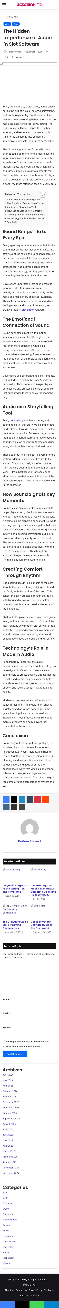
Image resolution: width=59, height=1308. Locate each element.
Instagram (8, 1236)
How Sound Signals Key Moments (24, 210)
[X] (14, 799)
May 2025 (8, 1140)
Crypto (6, 1208)
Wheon (6, 1263)
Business (7, 1203)
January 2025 (10, 1162)
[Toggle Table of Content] (41, 195)
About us (9, 1290)
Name (6, 999)
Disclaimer (49, 1290)
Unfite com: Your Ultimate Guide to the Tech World (41, 925)
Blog (16, 24)
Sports (6, 1252)
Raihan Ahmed (14, 51)
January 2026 (10, 1096)
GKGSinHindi (29, 1284)
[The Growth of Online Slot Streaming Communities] (15, 911)
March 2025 (9, 1151)
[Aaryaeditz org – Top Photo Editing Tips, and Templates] (15, 875)
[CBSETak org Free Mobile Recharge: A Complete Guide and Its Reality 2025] (43, 875)
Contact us (21, 1290)
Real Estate (8, 1247)
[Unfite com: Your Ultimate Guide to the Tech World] (43, 911)
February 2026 (10, 1091)
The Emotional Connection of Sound (26, 203)
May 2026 (8, 1080)
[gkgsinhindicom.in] (29, 4)
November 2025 (11, 1107)
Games (6, 1225)
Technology (8, 1258)
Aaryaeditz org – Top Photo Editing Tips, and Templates (15, 888)
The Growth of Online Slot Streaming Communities (15, 925)
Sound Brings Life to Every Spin (23, 199)
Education (8, 1214)
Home (8, 16)
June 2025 (8, 1135)
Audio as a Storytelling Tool (21, 207)
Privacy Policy (35, 1290)
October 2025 (10, 1113)
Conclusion (12, 222)
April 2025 (8, 1145)
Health (6, 1230)
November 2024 (11, 1173)
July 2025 (8, 1129)
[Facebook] (6, 799)
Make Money (9, 1241)
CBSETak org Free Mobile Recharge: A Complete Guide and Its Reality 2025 (43, 890)
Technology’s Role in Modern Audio (25, 218)
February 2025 (10, 1156)
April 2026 (8, 1085)
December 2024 (11, 1167)
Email (6, 1013)
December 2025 (11, 1102)
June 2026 (8, 1074)
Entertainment (10, 1219)
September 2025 (11, 1118)
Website (7, 1027)
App (16, 16)
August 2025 (9, 1124)
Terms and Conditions (29, 1295)
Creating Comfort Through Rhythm (25, 214)
